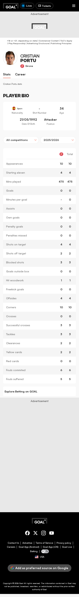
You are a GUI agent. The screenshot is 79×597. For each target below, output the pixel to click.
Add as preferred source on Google (41, 568)
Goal (21, 583)
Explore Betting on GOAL (21, 391)
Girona (29, 66)
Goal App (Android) (29, 547)
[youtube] (52, 533)
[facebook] (27, 533)
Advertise (27, 543)
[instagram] (43, 533)
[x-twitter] (35, 533)
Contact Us (13, 543)
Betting (34, 551)
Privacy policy (64, 543)
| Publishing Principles (60, 43)
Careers (11, 547)
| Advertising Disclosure (37, 43)
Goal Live (67, 547)
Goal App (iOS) (50, 547)
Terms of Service (44, 543)
